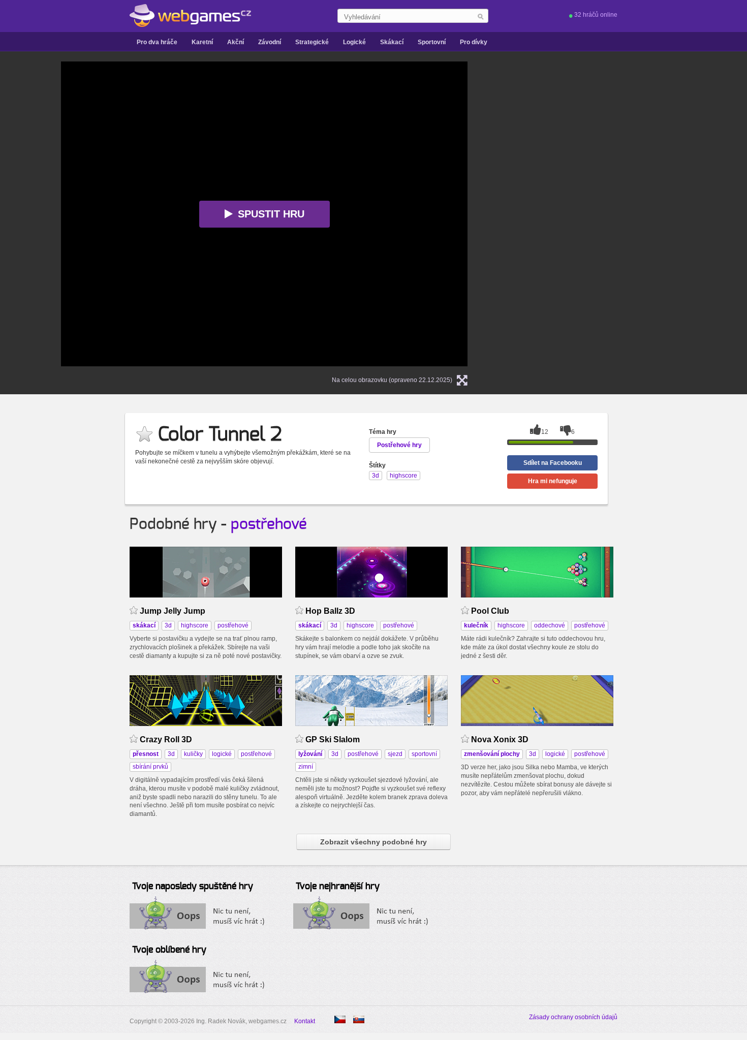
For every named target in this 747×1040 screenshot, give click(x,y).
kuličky (193, 754)
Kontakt (304, 1021)
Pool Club (490, 611)
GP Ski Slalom (332, 739)
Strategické (312, 42)
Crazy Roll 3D (166, 739)
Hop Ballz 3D (330, 611)
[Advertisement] (610, 213)
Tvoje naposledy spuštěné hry (192, 886)
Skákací (391, 42)
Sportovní (432, 42)
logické (222, 754)
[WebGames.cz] (190, 15)
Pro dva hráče (157, 42)
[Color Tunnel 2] (358, 1019)
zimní (305, 766)
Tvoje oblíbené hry (169, 950)
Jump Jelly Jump (172, 611)
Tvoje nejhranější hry (338, 886)
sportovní (424, 754)
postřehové (269, 524)
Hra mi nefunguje (552, 481)
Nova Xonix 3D (499, 739)
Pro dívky (473, 42)
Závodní (269, 42)
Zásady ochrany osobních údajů (573, 1017)
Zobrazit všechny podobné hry (373, 842)
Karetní (202, 42)
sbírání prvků (150, 766)
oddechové (549, 625)
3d (168, 625)
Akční (235, 42)
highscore (194, 625)
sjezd (395, 754)
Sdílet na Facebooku (552, 462)
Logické (354, 42)
